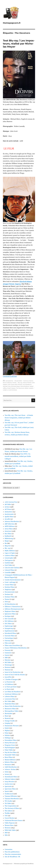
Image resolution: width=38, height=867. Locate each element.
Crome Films (9, 585)
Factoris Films (10, 636)
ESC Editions (9, 621)
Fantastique (9, 638)
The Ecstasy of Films (12, 808)
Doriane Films (9, 597)
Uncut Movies (9, 818)
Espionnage (9, 626)
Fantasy (7, 640)
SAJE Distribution (11, 767)
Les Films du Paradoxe (12, 691)
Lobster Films (9, 696)
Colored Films (9, 570)
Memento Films (10, 709)
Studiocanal (9, 794)
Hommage (8, 665)
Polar (6, 733)
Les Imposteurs (27, 384)
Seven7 (7, 774)
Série (6, 772)
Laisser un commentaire (10, 390)
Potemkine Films (11, 740)
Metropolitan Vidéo (11, 711)
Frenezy (7, 650)
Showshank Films (11, 777)
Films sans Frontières (12, 645)
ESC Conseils (9, 619)
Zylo (6, 835)
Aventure (26, 380)
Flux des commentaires (13, 854)
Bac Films (8, 533)
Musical (7, 718)
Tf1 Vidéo (8, 803)
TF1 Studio (8, 801)
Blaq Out (8, 546)
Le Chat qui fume (11, 687)
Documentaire (10, 592)
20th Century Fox (11, 502)
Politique (8, 738)
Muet (6, 716)
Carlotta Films (10, 555)
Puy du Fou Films (11, 752)
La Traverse (9, 682)
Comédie (8, 572)
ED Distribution (10, 604)
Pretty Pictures (10, 743)
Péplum (7, 730)
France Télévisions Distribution (16, 648)
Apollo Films (9, 516)
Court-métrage (10, 582)
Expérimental (9, 631)
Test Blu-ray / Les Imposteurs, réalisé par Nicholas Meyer (19, 43)
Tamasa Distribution (12, 798)
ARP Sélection (9, 524)
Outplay (7, 723)
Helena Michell (27, 382)
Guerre (7, 655)
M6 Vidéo (8, 701)
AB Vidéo (8, 504)
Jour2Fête (8, 677)
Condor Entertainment (13, 580)
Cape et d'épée (10, 553)
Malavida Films (10, 704)
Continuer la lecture (10, 376)
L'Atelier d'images (11, 679)
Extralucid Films (10, 633)
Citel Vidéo (8, 565)
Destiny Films (9, 587)
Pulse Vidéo (9, 750)
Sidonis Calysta (10, 779)
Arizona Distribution (12, 521)
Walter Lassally (29, 388)
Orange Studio (10, 721)
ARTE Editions (10, 526)
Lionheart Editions (11, 694)
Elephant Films (10, 611)
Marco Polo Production (13, 706)
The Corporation (10, 806)
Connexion (8, 849)
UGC (6, 815)
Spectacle (8, 786)
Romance (8, 764)
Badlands (8, 536)
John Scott (11, 384)
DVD (6, 602)
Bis (6, 543)
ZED (6, 832)
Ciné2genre (9, 560)
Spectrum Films (10, 789)
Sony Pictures (9, 781)
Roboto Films (9, 762)
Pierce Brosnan (24, 386)
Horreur (7, 667)
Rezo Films (8, 757)
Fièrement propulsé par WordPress (24, 863)
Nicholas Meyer (15, 386)
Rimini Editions (7, 382)
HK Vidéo (8, 662)
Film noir (8, 643)
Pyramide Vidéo (10, 755)
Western (8, 828)
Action (7, 507)
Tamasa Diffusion (11, 796)
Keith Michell (18, 384)
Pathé (7, 728)
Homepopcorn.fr (12, 23)
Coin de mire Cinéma (12, 568)
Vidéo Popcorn (10, 823)
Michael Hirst (7, 386)
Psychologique (10, 747)
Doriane (7, 594)
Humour (8, 670)
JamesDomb (9, 380)
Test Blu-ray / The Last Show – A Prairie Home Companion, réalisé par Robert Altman (19, 417)
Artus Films (9, 529)
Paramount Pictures (12, 726)
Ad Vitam (8, 509)
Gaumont (8, 653)
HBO (6, 657)
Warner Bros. (9, 825)
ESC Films (8, 623)
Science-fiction (10, 769)
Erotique (8, 616)
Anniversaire (9, 514)
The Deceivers (20, 388)
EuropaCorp (9, 628)
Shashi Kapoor (11, 388)
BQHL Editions (10, 550)
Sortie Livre (9, 784)
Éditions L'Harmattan (12, 606)
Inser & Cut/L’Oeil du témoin (15, 674)
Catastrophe (9, 558)
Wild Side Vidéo (10, 830)
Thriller (14, 382)
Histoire (7, 660)
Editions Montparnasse (13, 609)
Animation (8, 512)
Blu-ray (20, 382)
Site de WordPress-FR (12, 857)
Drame (31, 380)
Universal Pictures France (13, 820)
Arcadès (7, 519)
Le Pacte (8, 689)
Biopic (7, 541)
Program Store (10, 745)
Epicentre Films (10, 614)
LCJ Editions (9, 684)
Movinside (8, 713)
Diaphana (8, 589)
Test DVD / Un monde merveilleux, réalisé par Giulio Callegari (18, 456)
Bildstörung (9, 538)
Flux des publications (12, 852)
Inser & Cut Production (13, 672)
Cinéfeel (7, 563)
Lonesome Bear (10, 699)
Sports (7, 791)
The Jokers (8, 811)
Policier (7, 735)
